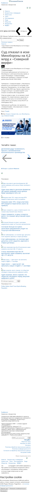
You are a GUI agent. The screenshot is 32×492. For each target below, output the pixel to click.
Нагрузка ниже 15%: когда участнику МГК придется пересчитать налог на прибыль (14, 203)
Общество (8, 22)
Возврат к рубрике (10, 168)
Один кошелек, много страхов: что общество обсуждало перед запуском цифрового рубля (15, 276)
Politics (3, 286)
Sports (19, 286)
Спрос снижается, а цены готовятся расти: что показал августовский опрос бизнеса (15, 216)
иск (20, 114)
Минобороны (25, 114)
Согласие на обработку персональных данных (17, 450)
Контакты (28, 445)
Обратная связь (26, 441)
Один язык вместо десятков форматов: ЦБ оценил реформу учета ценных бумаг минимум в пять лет (16, 191)
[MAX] (28, 7)
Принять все (4, 488)
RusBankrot (4, 3)
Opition (8, 286)
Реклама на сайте (25, 443)
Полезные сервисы (6, 42)
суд (2, 116)
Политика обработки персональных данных (18, 447)
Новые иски (8, 15)
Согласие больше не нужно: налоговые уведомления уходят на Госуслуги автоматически (14, 228)
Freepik (7, 111)
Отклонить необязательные (18, 488)
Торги (6, 16)
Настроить (4, 491)
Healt (11, 286)
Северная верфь (9, 116)
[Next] (28, 156)
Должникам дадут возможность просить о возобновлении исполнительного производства (13, 150)
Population (4, 288)
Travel (15, 286)
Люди (6, 20)
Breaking (23, 286)
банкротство (14, 114)
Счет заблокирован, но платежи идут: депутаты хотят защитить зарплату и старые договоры (15, 241)
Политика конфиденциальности (21, 449)
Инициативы (8, 23)
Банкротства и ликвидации (12, 13)
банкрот (8, 114)
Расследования (9, 18)
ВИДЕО (7, 25)
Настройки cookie (26, 452)
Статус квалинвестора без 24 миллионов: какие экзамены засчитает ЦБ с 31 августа (15, 253)
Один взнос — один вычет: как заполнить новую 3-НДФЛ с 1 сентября (15, 265)
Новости (7, 11)
